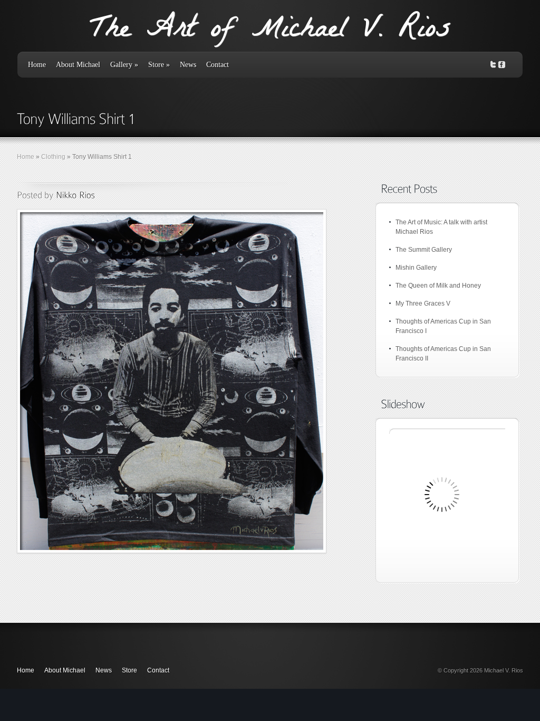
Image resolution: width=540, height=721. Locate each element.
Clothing (53, 156)
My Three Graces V (423, 303)
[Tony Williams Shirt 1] (171, 381)
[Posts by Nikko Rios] (75, 194)
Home (37, 65)
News (188, 65)
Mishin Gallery (416, 267)
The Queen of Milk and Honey (438, 285)
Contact (217, 65)
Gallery (124, 65)
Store (159, 65)
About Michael (78, 65)
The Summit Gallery (424, 249)
